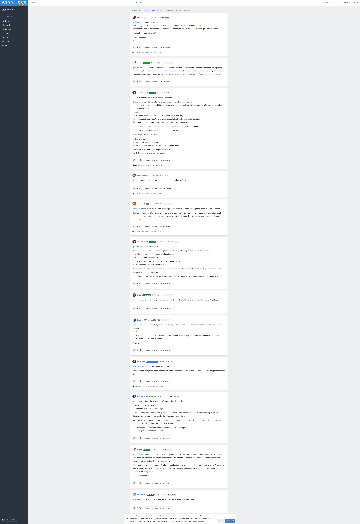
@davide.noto (166, 17)
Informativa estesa (198, 521)
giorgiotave (141, 362)
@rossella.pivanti (169, 203)
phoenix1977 (142, 494)
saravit (139, 63)
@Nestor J (167, 175)
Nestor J (140, 17)
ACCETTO (230, 521)
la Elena (140, 295)
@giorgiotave (171, 74)
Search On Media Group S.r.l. (12, 520)
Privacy (3, 519)
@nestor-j (136, 180)
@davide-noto (138, 22)
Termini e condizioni (10, 519)
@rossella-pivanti (185, 74)
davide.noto (141, 175)
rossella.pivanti (142, 93)
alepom (139, 450)
